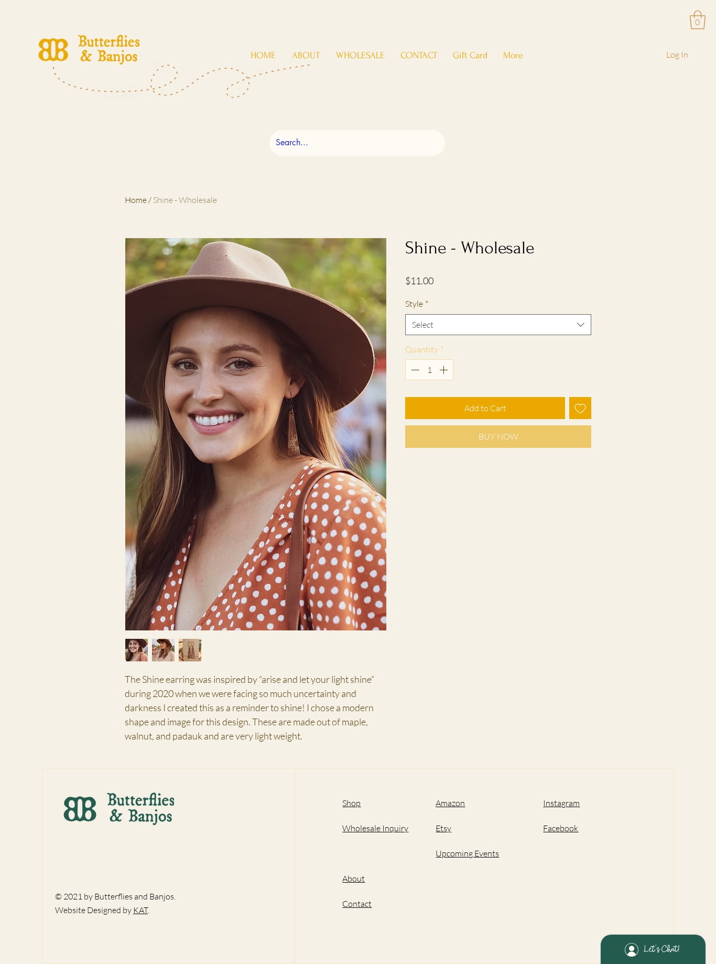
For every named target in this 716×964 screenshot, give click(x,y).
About (353, 878)
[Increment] (444, 370)
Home (136, 200)
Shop (351, 803)
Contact (357, 903)
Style (416, 303)
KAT (140, 910)
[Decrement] (414, 370)
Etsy (443, 828)
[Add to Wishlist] (580, 408)
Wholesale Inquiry (375, 828)
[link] (698, 19)
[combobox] (498, 324)
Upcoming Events (467, 853)
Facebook (560, 828)
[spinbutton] (429, 370)
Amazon (450, 803)
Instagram (561, 803)
